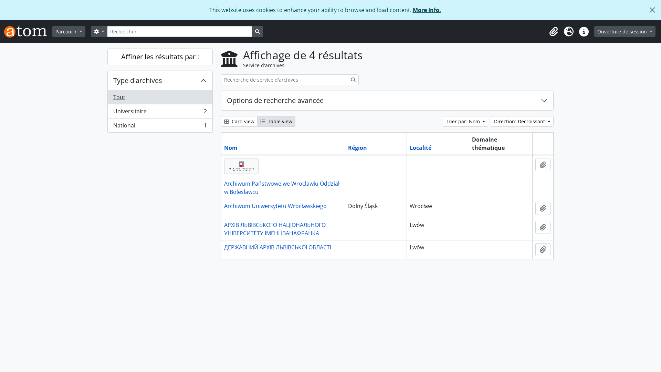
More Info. (427, 10)
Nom (231, 148)
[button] (553, 31)
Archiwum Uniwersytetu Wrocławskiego (275, 206)
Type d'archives (137, 80)
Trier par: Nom (463, 121)
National (160, 127)
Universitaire (160, 112)
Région (357, 148)
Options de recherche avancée (275, 100)
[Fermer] (652, 10)
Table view (279, 121)
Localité (420, 148)
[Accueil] (28, 31)
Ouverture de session (622, 31)
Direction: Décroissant (520, 121)
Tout (119, 97)
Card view (242, 121)
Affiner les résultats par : (160, 56)
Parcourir (66, 31)
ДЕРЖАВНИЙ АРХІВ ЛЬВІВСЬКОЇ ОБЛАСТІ (277, 247)
